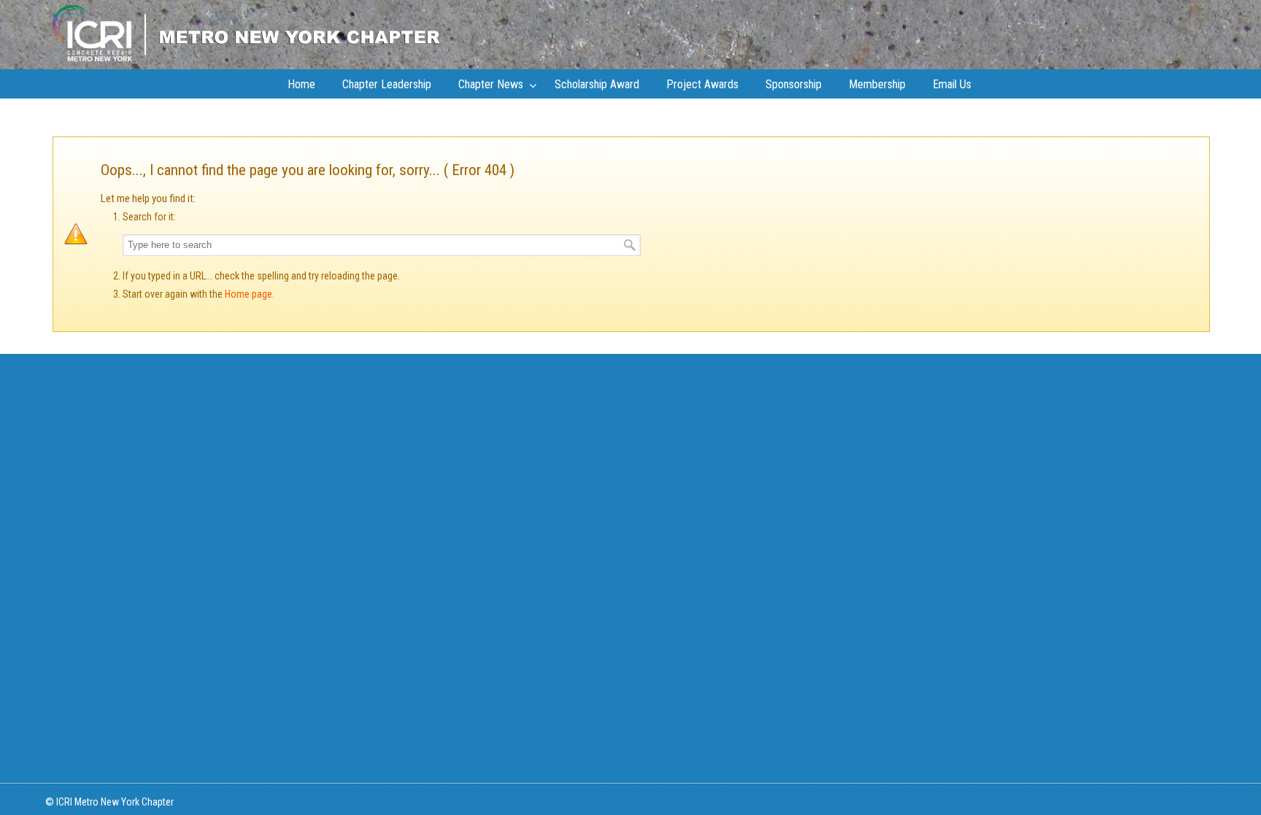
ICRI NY (246, 32)
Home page (248, 294)
